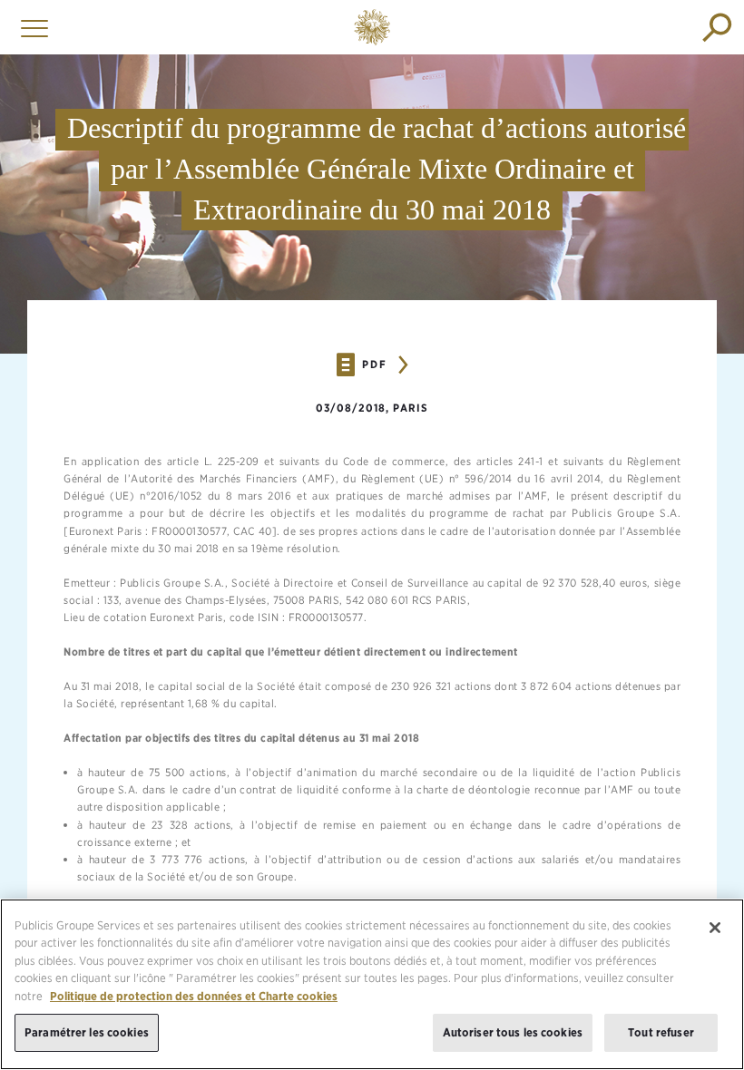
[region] (372, 984)
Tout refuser (661, 1032)
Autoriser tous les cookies (512, 1032)
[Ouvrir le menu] (30, 27)
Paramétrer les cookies (86, 1032)
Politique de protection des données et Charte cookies (194, 996)
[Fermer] (715, 928)
